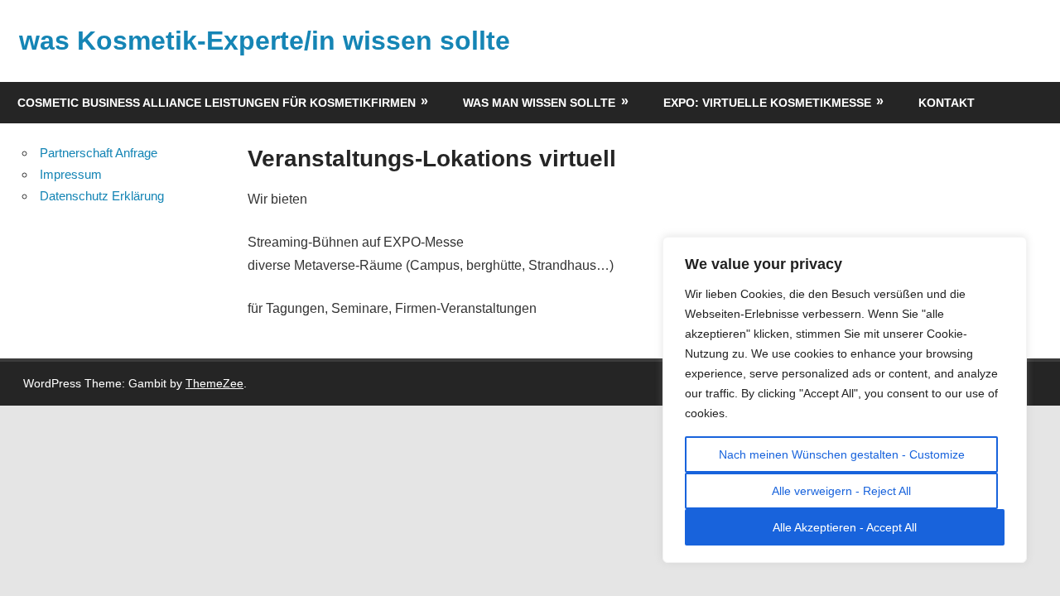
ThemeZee (214, 383)
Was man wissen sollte (539, 102)
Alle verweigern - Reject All (841, 490)
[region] (844, 400)
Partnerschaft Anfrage (98, 153)
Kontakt (946, 102)
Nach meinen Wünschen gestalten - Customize (842, 454)
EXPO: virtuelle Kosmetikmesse (767, 102)
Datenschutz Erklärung (102, 196)
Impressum (71, 174)
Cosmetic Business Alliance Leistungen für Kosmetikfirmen (216, 102)
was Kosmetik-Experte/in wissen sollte (264, 40)
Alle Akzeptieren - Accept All (845, 527)
